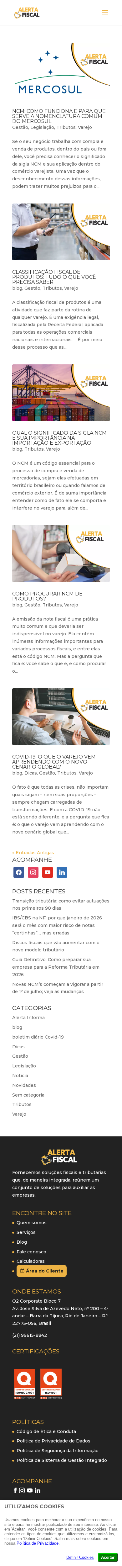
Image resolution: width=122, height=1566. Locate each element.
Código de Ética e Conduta (46, 1431)
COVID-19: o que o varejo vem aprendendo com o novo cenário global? (54, 762)
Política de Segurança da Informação (58, 1450)
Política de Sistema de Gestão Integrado (62, 1460)
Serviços (26, 1232)
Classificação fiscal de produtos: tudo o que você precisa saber (54, 277)
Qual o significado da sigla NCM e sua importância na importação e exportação (59, 438)
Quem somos (32, 1222)
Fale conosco (31, 1252)
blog (17, 288)
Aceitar (107, 1557)
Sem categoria (28, 1095)
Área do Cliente (44, 1271)
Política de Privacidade (37, 1543)
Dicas (30, 773)
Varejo (85, 127)
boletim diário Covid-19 (38, 1037)
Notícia (20, 1075)
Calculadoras (31, 1261)
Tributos (66, 127)
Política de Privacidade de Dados (53, 1441)
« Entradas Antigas (33, 852)
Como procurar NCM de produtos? (47, 596)
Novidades (24, 1085)
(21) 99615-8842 (29, 1335)
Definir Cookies (80, 1557)
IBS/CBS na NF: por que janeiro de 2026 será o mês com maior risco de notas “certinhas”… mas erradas (57, 925)
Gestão (20, 127)
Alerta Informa (28, 1017)
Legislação (42, 127)
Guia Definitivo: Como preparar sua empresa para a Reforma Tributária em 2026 (55, 967)
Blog (22, 1242)
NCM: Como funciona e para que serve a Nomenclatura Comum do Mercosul (59, 116)
